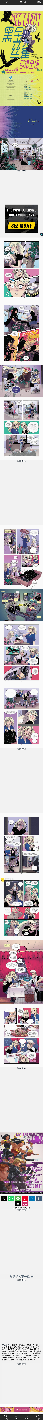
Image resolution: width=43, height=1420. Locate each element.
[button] (4, 1198)
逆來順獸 (17, 1347)
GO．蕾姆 (16, 1353)
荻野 (32, 1347)
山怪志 (23, 1358)
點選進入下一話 (20, 1276)
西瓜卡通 (30, 1345)
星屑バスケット (28, 1353)
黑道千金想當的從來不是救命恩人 (22, 1360)
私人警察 (26, 1347)
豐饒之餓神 (19, 1356)
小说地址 (22, 1345)
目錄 (39, 2)
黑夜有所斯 (32, 1358)
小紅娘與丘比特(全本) (27, 1351)
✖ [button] (42, 1405)
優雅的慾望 (9, 1356)
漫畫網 (14, 1345)
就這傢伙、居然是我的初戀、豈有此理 (20, 1348)
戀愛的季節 (13, 1351)
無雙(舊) (33, 1349)
